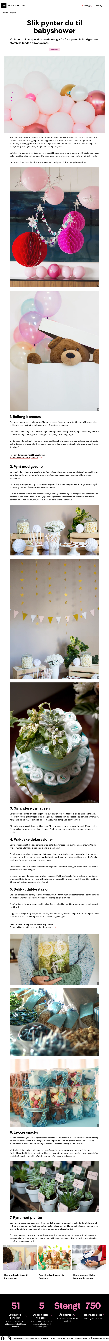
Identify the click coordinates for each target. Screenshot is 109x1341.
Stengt (86, 5)
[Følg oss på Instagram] (8, 1338)
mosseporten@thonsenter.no (54, 1338)
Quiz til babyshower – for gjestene (52, 1276)
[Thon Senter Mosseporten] (12, 5)
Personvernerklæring (82, 1338)
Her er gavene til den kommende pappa (84, 1276)
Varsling (106, 1338)
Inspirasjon (14, 13)
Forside (5, 13)
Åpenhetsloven (96, 1338)
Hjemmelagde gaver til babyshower (16, 1276)
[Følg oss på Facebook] (2, 1338)
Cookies (70, 1338)
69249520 (38, 1338)
